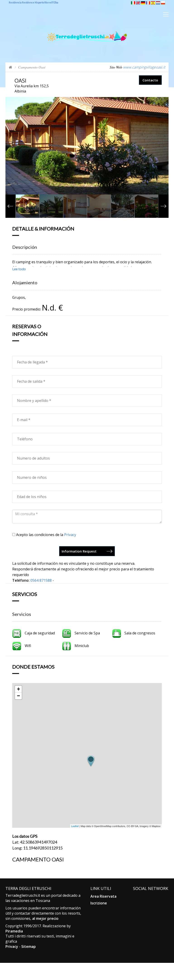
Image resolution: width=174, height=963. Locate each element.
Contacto (150, 80)
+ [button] (18, 689)
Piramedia (14, 931)
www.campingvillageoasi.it (144, 67)
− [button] (18, 696)
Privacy (70, 534)
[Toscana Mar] (87, 29)
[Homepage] (10, 67)
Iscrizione (98, 903)
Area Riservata (103, 896)
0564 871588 (41, 580)
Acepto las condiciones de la (45, 534)
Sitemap (28, 946)
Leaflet (75, 826)
